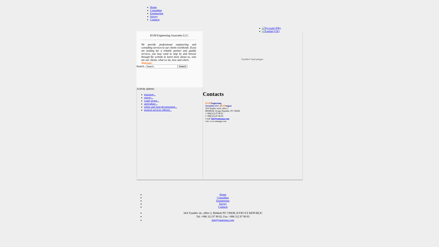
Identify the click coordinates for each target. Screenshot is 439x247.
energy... (148, 97)
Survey (154, 16)
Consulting (156, 10)
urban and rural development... (160, 106)
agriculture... (151, 103)
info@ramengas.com (220, 118)
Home (153, 7)
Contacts (154, 19)
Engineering (156, 13)
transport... (150, 94)
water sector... (151, 100)
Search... (141, 66)
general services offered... (158, 110)
